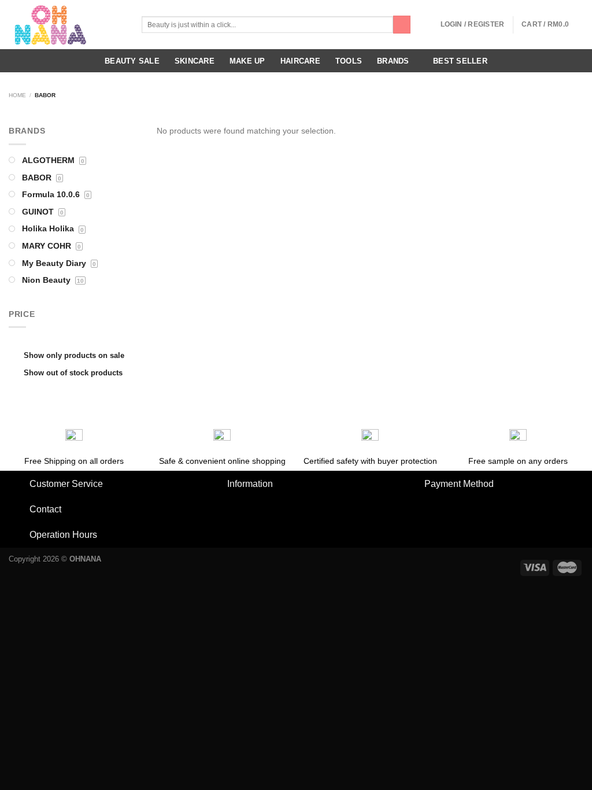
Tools (348, 61)
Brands (393, 61)
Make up (247, 61)
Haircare (300, 61)
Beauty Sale (132, 61)
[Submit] (401, 25)
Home (17, 95)
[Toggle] (19, 485)
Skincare (194, 61)
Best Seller (460, 61)
